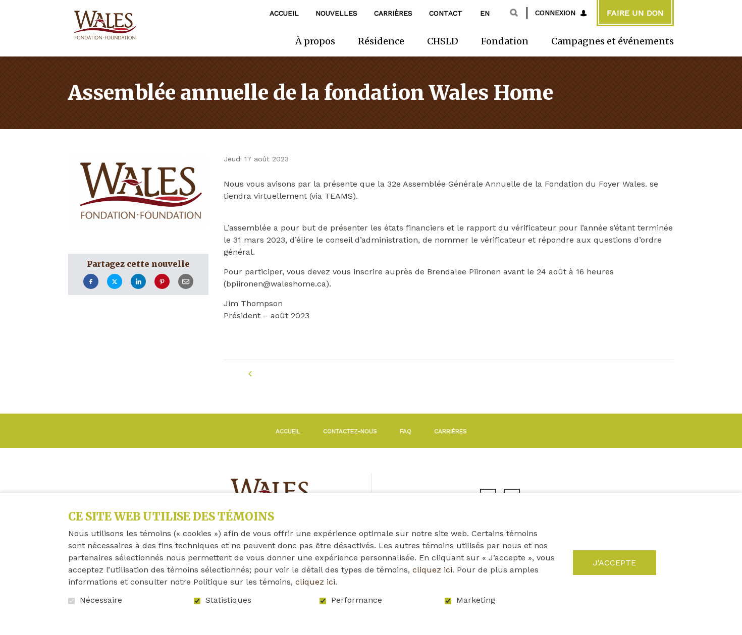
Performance (356, 600)
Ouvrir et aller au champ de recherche (514, 13)
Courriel (185, 281)
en (485, 13)
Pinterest (162, 281)
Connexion (555, 13)
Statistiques (228, 600)
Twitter (114, 281)
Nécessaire (101, 600)
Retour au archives (304, 374)
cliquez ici (432, 569)
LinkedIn (138, 281)
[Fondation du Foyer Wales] (104, 25)
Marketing (475, 600)
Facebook (90, 281)
